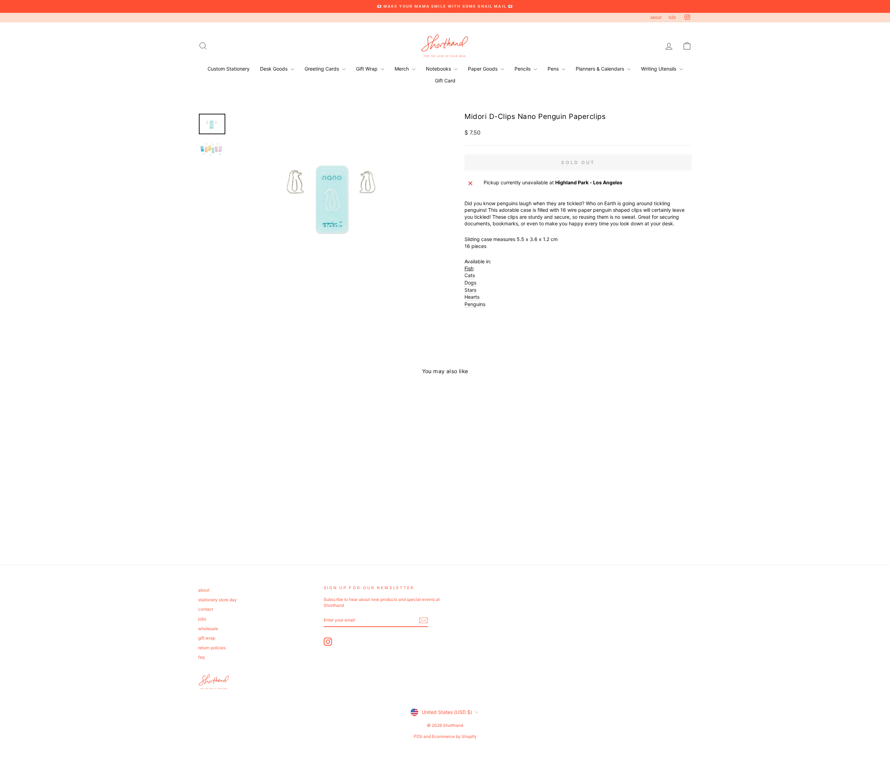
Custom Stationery (229, 69)
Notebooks (439, 69)
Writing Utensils (659, 69)
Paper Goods (483, 69)
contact (205, 609)
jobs (202, 618)
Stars (470, 290)
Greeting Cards (322, 69)
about (656, 17)
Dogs (470, 283)
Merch (402, 69)
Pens (554, 69)
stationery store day (217, 599)
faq (201, 657)
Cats (469, 275)
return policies (212, 647)
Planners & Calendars (600, 69)
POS (418, 736)
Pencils (523, 69)
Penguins (474, 304)
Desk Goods (274, 69)
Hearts (471, 297)
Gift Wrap (367, 69)
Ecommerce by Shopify (454, 736)
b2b (672, 17)
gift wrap (206, 638)
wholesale (208, 628)
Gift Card (445, 80)
